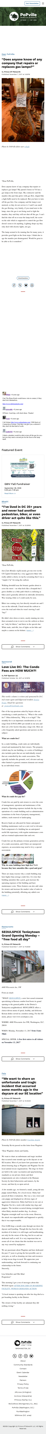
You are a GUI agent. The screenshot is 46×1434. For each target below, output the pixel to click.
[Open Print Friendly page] (32, 285)
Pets (4, 1073)
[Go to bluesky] (31, 1356)
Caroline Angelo (33, 1139)
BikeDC (5, 501)
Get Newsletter (32, 3)
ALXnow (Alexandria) (23, 1396)
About (23, 1361)
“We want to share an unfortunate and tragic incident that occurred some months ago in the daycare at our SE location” (22, 1086)
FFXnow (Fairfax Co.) (23, 1400)
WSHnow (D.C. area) (23, 1415)
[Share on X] (20, 285)
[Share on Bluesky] (26, 285)
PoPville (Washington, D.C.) (23, 1408)
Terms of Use (23, 1388)
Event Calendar (23, 1372)
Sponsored (7, 662)
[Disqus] (23, 363)
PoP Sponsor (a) (11, 676)
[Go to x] (15, 1356)
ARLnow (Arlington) (23, 1392)
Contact (23, 1369)
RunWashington (23, 1411)
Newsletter (23, 1376)
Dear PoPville (8, 54)
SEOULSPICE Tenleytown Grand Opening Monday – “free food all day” (21, 935)
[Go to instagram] (26, 1356)
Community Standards (23, 1365)
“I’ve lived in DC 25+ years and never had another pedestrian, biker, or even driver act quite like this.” (21, 512)
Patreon (23, 1380)
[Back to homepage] (7, 3)
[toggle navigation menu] (43, 3)
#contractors (23, 278)
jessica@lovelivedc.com (13, 705)
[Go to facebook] (20, 1356)
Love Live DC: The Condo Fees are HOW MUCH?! (20, 668)
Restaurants (7, 927)
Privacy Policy (23, 1384)
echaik (26, 146)
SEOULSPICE (15, 998)
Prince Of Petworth (12, 72)
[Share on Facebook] (14, 285)
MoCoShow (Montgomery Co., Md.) (23, 1404)
